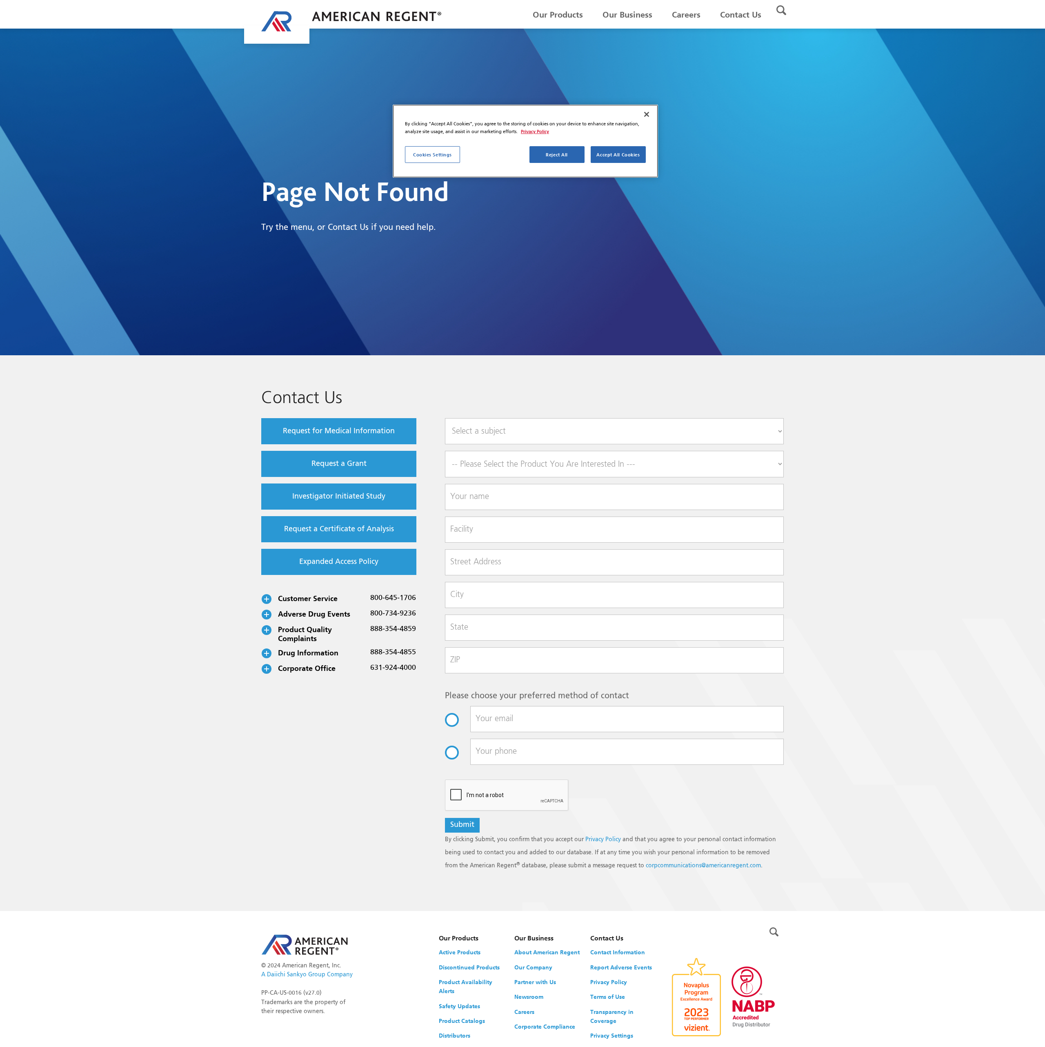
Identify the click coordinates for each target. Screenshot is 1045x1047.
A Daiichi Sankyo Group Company (307, 975)
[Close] (647, 114)
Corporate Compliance (544, 1026)
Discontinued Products (469, 967)
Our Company (533, 967)
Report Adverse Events (621, 967)
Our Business (627, 15)
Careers (686, 15)
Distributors (454, 1035)
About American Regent (547, 952)
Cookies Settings (432, 154)
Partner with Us (535, 982)
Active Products (459, 952)
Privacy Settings (611, 1035)
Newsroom (528, 996)
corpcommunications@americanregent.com (703, 866)
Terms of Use (607, 996)
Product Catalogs (462, 1021)
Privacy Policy (603, 839)
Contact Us (740, 15)
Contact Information (617, 952)
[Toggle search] (781, 10)
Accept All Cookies (618, 154)
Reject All (557, 154)
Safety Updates (459, 1006)
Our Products (558, 15)
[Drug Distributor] (753, 996)
